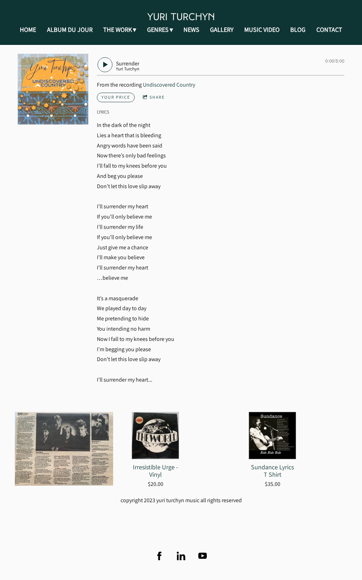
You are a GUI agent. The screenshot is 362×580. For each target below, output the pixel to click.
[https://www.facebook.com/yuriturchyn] (159, 556)
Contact (329, 29)
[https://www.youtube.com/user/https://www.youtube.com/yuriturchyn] (202, 556)
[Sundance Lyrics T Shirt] (272, 435)
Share (157, 97)
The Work (117, 29)
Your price (115, 97)
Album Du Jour (70, 29)
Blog (297, 29)
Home (28, 29)
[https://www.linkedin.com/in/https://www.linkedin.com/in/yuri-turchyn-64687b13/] (181, 556)
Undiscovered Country (169, 84)
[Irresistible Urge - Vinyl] (155, 435)
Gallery (221, 29)
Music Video (262, 29)
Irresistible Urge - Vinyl (155, 470)
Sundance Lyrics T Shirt (272, 470)
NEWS (191, 29)
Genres (158, 29)
